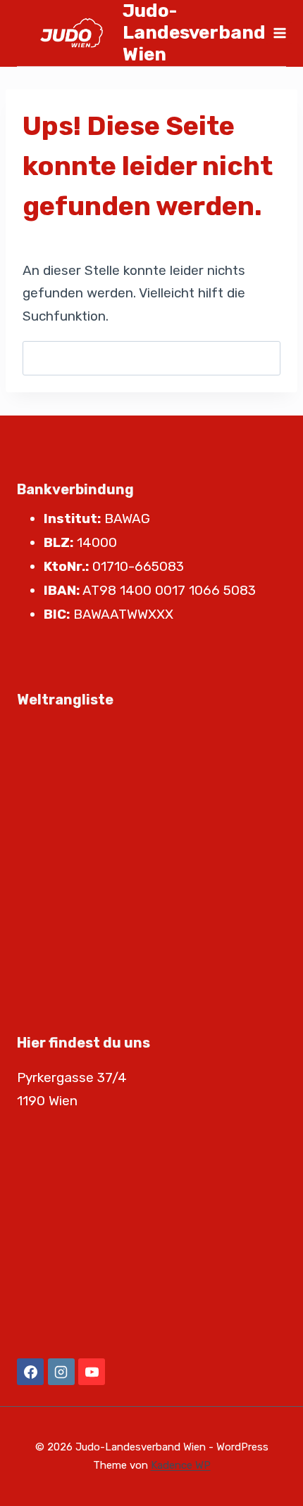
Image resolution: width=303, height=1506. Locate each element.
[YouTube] (91, 1371)
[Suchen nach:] (151, 358)
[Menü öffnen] (279, 33)
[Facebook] (30, 1371)
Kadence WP (181, 1465)
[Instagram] (61, 1371)
